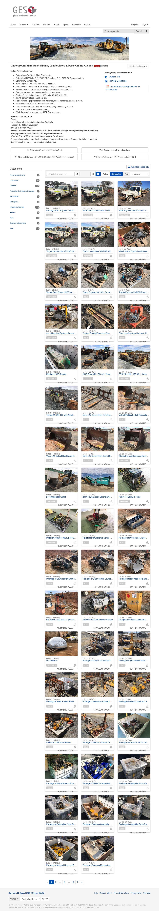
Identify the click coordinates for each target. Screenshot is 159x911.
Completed (116, 173)
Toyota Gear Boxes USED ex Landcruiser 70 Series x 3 (70, 291)
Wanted (46, 24)
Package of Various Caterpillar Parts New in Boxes (105, 823)
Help (96, 893)
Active (105, 173)
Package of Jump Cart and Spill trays (99, 659)
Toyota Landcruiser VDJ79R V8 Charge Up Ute (67, 250)
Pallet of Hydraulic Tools (129, 495)
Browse (23, 24)
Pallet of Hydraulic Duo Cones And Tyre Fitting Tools (106, 536)
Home (13, 24)
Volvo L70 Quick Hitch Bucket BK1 (61, 455)
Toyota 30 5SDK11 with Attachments (62, 414)
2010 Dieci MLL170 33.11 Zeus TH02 (135, 373)
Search (139, 31)
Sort (126, 174)
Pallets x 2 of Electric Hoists (58, 741)
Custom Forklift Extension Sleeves (98, 332)
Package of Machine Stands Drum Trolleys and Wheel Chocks (110, 741)
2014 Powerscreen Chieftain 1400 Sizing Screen (104, 495)
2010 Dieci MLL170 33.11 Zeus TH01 (99, 373)
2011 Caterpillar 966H (56, 495)
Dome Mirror (52, 659)
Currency (14, 898)
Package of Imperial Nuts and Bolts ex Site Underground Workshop (75, 864)
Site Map (146, 893)
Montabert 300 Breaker (56, 373)
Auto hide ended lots (139, 166)
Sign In (145, 24)
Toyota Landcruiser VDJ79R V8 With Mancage (103, 250)
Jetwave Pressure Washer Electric (98, 618)
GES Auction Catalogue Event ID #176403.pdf (123, 88)
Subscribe (76, 24)
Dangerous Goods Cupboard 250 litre (135, 618)
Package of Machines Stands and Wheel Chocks (104, 700)
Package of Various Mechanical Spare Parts (102, 864)
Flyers (65, 24)
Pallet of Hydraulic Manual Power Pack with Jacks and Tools (73, 536)
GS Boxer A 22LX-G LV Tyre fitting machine (65, 618)
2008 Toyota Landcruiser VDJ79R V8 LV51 (101, 209)
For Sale (35, 24)
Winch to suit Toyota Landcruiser (133, 250)
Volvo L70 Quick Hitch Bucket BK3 (98, 455)
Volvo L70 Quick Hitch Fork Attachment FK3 (138, 414)
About (56, 24)
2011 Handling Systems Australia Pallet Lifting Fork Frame (72, 332)
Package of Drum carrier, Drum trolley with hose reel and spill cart (75, 577)
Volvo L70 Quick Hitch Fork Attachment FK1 (102, 414)
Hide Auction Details (137, 66)
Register (135, 24)
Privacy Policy (136, 893)
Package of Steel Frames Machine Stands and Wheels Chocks (73, 700)
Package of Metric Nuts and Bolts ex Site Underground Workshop (111, 782)
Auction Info (114, 76)
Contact (87, 24)
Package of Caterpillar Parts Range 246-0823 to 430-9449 (72, 823)
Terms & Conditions (117, 80)
